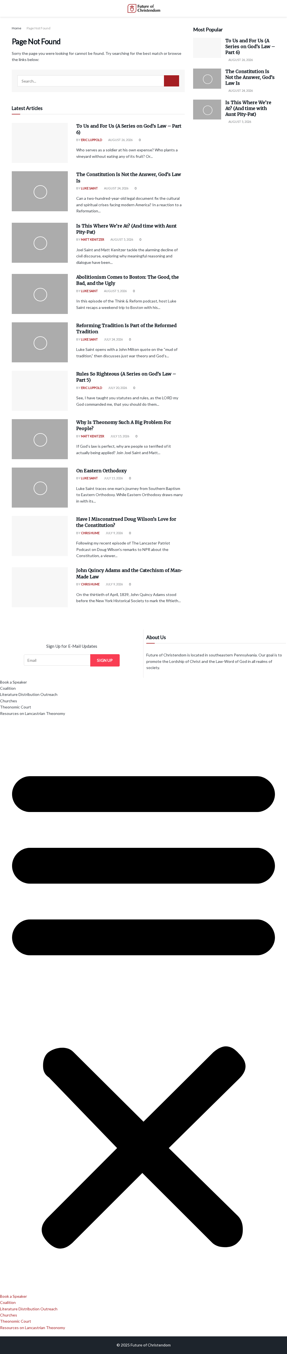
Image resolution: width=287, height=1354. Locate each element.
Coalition (8, 688)
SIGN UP (105, 660)
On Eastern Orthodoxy (101, 470)
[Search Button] (272, 8)
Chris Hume (90, 533)
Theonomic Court (15, 707)
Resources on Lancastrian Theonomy (32, 713)
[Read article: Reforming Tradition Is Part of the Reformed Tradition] (40, 342)
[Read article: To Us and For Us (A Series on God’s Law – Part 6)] (40, 143)
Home (16, 28)
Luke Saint (89, 188)
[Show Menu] (14, 8)
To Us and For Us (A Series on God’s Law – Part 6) (250, 46)
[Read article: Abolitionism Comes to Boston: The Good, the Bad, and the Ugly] (40, 294)
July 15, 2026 (119, 436)
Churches (8, 700)
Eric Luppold (91, 140)
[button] (143, 1005)
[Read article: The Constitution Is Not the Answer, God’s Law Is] (40, 191)
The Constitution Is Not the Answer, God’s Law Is (250, 77)
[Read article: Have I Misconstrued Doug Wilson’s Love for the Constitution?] (40, 536)
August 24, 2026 (115, 188)
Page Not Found (38, 28)
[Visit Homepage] (143, 8)
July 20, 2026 (117, 387)
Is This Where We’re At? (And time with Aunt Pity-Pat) (248, 108)
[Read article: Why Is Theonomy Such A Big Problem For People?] (40, 439)
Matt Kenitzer (92, 239)
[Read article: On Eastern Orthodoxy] (40, 488)
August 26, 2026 (120, 140)
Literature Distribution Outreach (28, 694)
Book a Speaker (13, 682)
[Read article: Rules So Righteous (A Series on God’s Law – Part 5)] (40, 391)
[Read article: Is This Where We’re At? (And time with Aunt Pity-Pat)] (40, 243)
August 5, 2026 (121, 239)
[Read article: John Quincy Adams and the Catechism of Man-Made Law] (40, 587)
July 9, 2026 (114, 533)
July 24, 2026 (113, 339)
